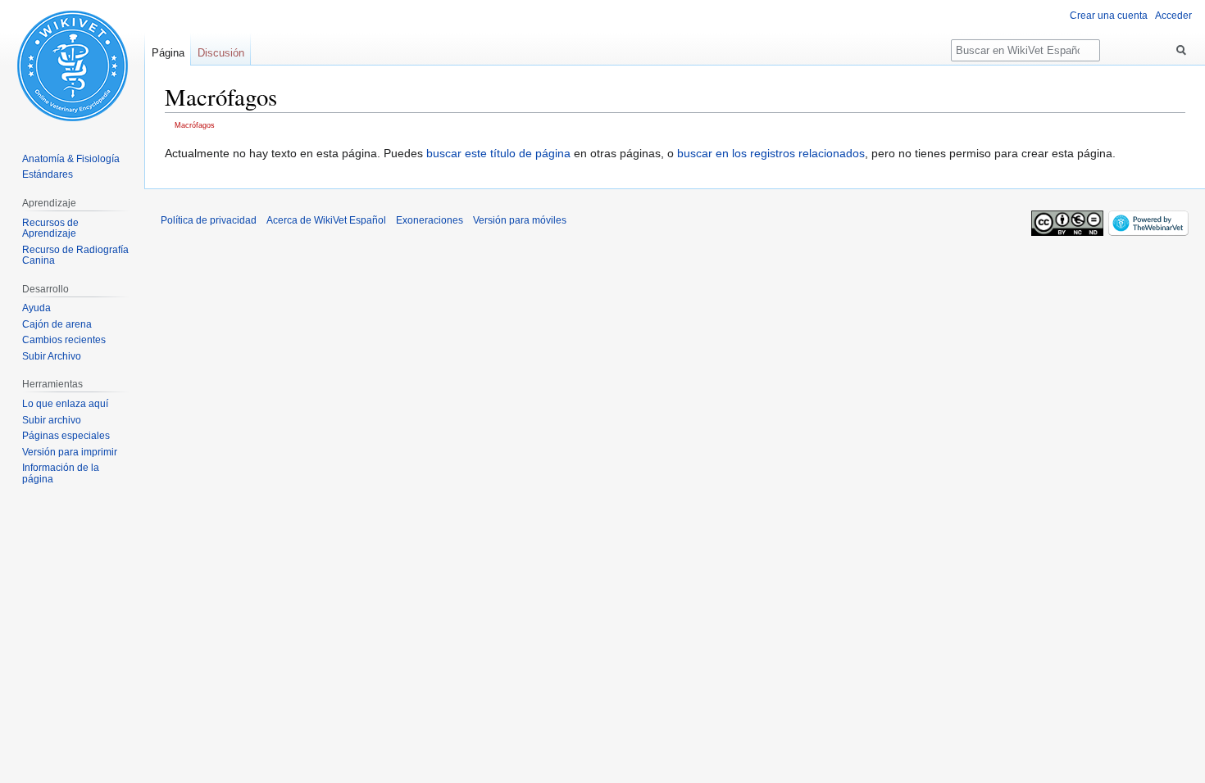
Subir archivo (51, 420)
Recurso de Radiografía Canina (75, 255)
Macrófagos (195, 124)
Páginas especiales (66, 435)
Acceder (1173, 15)
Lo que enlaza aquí (65, 404)
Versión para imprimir (69, 452)
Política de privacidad (209, 220)
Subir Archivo (51, 356)
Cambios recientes (64, 340)
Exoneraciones (429, 220)
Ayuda (36, 308)
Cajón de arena (57, 324)
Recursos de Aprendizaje (50, 228)
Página (168, 53)
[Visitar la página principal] (72, 65)
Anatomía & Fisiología (71, 159)
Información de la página (60, 473)
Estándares (47, 174)
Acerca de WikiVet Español (326, 220)
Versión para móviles (519, 220)
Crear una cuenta (1109, 15)
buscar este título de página (498, 153)
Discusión (221, 53)
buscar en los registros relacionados (771, 153)
